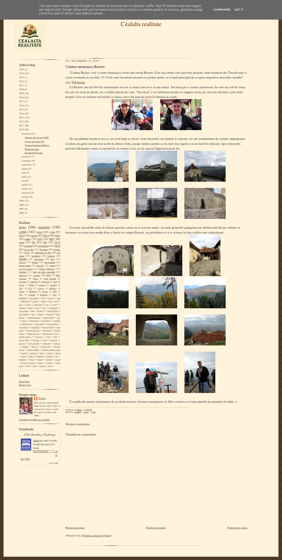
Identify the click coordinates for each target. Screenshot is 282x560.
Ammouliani (53, 308)
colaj (39, 232)
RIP (55, 337)
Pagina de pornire (156, 527)
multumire (22, 359)
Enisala (40, 314)
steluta (34, 366)
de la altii (28, 249)
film (50, 301)
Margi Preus (46, 330)
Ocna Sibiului (50, 278)
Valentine (25, 346)
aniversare (39, 259)
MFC (52, 239)
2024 (21, 73)
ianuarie (25, 196)
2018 (21, 97)
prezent (57, 359)
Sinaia (45, 340)
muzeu (31, 359)
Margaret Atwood (33, 330)
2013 (21, 117)
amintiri (44, 226)
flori (56, 301)
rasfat (55, 281)
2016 (21, 105)
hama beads (24, 265)
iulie (24, 172)
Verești (34, 346)
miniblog (53, 288)
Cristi (58, 298)
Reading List (25, 384)
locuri (34, 235)
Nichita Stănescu (25, 337)
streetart (42, 366)
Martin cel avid (33, 333)
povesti (45, 291)
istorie (28, 304)
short (27, 366)
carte (21, 242)
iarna (21, 304)
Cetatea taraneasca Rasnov (37, 145)
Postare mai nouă (74, 527)
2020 (21, 89)
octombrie (26, 160)
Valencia (57, 343)
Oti (34, 242)
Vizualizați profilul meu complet (34, 419)
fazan (23, 356)
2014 (21, 113)
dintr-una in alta (43, 252)
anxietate (22, 281)
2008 (21, 204)
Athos (33, 311)
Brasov (50, 298)
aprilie (25, 184)
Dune (33, 314)
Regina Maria (24, 340)
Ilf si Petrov (46, 320)
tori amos (34, 298)
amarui (24, 353)
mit (57, 356)
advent (22, 262)
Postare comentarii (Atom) (96, 535)
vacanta (28, 246)
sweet (50, 366)
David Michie (23, 314)
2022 (21, 81)
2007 (21, 208)
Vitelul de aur (45, 346)
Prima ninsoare (32, 149)
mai (23, 180)
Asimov (40, 288)
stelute (30, 308)
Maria (42, 398)
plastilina (49, 359)
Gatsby (24, 320)
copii (22, 231)
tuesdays (23, 275)
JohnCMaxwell (27, 324)
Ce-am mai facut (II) (34, 141)
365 (45, 242)
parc (47, 304)
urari (37, 308)
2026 (21, 69)
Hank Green (34, 320)
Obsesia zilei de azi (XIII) (37, 137)
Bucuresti (33, 291)
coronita (42, 285)
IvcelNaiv (56, 320)
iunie (24, 176)
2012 (21, 121)
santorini (22, 308)
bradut (35, 262)
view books (53, 463)
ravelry (54, 304)
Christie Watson (52, 311)
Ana (52, 232)
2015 (21, 109)
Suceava (22, 343)
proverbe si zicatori (28, 363)
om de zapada (26, 268)
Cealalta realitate (141, 24)
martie (25, 188)
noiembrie (26, 156)
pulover (41, 363)
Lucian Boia (35, 327)
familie (43, 301)
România (36, 340)
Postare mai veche (237, 527)
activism (35, 301)
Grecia (35, 278)
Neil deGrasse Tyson (50, 333)
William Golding (33, 350)
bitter (42, 353)
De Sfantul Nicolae (34, 152)
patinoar (40, 359)
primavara (45, 281)
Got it (239, 9)
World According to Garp (51, 350)
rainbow (49, 363)
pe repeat (44, 246)
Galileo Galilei (48, 317)
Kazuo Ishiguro (52, 324)
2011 (21, 125)
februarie (26, 192)
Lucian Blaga (23, 327)
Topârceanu (47, 343)
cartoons (49, 353)
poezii (52, 265)
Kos (53, 259)
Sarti (55, 294)
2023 (21, 77)
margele (40, 265)
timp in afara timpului (44, 271)
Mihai (31, 285)
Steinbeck (54, 340)
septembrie (27, 164)
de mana (43, 249)
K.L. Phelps (40, 324)
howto (21, 285)
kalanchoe (40, 356)
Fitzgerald (49, 314)
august (25, 168)
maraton (49, 356)
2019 (21, 93)
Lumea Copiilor (48, 327)
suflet (28, 239)
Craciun (51, 255)
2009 (21, 200)
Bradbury (41, 311)
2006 (21, 212)
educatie (53, 285)
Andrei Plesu (23, 311)
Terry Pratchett (33, 343)
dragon (58, 353)
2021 (21, 85)
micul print (38, 304)
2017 (21, 101)
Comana (31, 294)
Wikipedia (78, 82)
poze (22, 226)
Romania (43, 294)
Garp (58, 317)
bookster (22, 298)
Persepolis (38, 337)
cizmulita (34, 281)
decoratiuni (49, 262)
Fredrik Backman (34, 317)
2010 (21, 129)
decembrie (27, 133)
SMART (23, 259)
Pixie (48, 337)
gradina (31, 356)
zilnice (21, 291)
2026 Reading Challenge (40, 434)
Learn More (221, 9)
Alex (57, 235)
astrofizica (33, 353)
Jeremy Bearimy (47, 268)
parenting (35, 255)
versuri (36, 275)
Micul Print (24, 381)
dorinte (56, 249)
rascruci (22, 271)
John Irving (25, 301)
